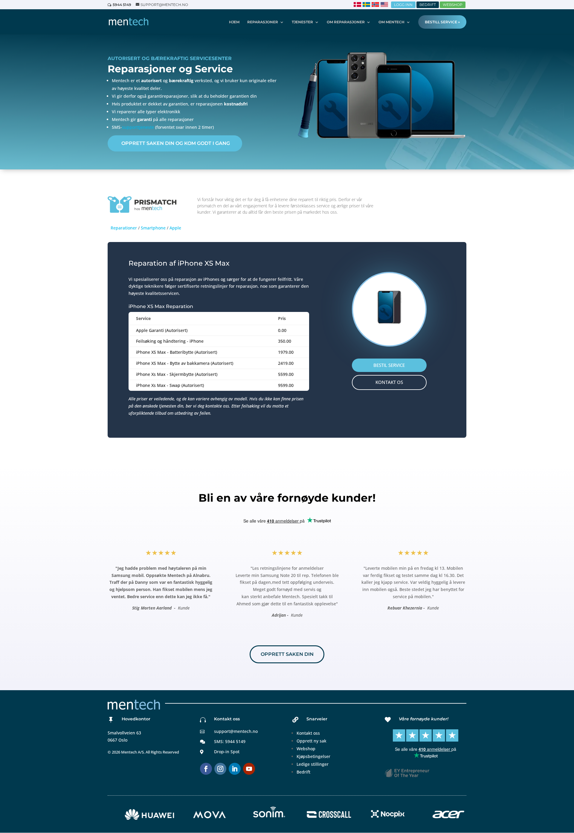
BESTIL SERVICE (389, 365)
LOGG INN (403, 4)
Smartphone (153, 228)
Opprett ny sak (311, 741)
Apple (175, 228)
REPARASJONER (262, 22)
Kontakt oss (308, 733)
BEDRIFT (427, 4)
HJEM (234, 22)
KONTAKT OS (389, 382)
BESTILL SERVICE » (442, 22)
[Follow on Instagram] (220, 769)
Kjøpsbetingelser (313, 756)
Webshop (306, 748)
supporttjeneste (138, 127)
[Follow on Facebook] (206, 769)
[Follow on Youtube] (249, 769)
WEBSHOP (452, 4)
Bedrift (303, 772)
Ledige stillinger (313, 764)
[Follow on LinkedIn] (235, 769)
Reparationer (124, 228)
